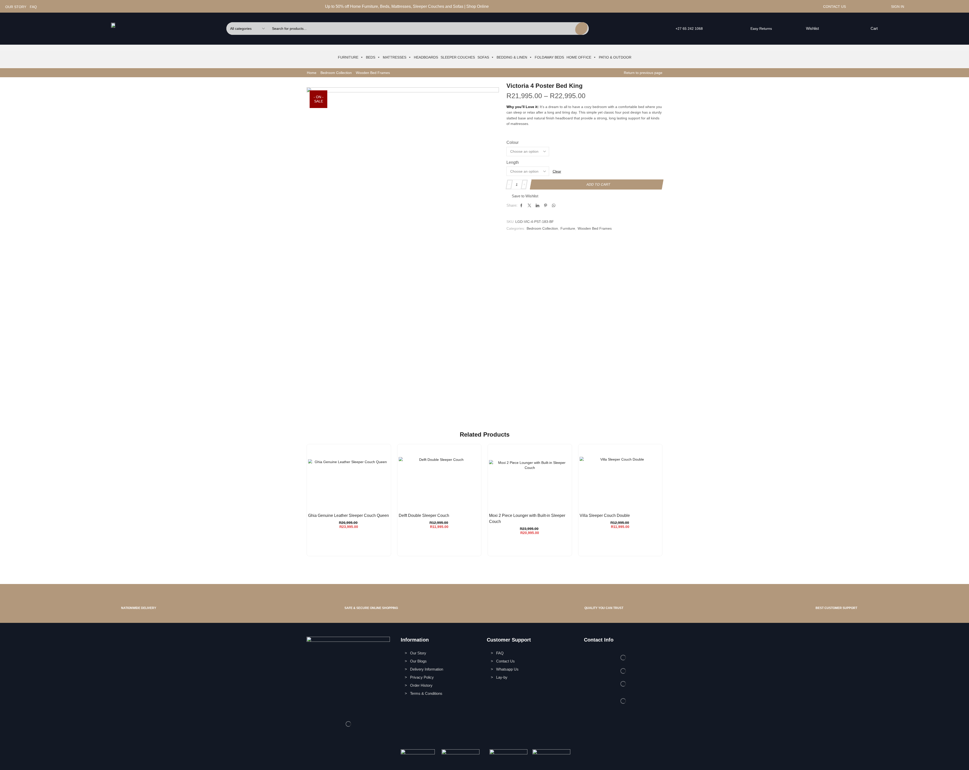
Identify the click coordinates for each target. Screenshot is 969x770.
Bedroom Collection (336, 73)
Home (311, 73)
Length (512, 162)
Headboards (426, 57)
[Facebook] (710, 6)
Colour (512, 142)
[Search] (581, 28)
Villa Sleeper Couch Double (605, 515)
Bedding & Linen (512, 57)
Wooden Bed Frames (373, 73)
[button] (809, 28)
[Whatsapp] (722, 6)
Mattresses (394, 57)
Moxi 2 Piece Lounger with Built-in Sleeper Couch (527, 518)
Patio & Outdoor (615, 57)
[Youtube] (729, 6)
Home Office (579, 57)
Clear (557, 171)
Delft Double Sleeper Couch (424, 515)
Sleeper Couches (458, 57)
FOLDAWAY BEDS (549, 57)
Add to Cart (598, 184)
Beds (370, 57)
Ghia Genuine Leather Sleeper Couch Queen (348, 515)
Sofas (483, 57)
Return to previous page (643, 73)
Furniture (348, 57)
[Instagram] (716, 6)
